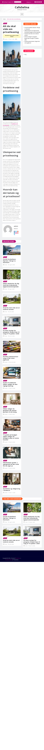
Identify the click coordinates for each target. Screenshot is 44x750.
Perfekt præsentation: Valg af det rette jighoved (10, 358)
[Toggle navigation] (22, 14)
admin (6, 39)
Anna (6, 264)
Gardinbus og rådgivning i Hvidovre (11, 489)
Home (4, 19)
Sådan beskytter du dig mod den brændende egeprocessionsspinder (11, 285)
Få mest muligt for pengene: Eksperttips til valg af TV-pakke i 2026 (11, 332)
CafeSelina (22, 7)
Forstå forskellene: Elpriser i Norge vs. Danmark (9, 260)
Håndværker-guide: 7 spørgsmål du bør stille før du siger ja (11, 464)
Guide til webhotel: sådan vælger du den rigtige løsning (10, 384)
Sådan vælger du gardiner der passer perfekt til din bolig (10, 410)
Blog (25, 54)
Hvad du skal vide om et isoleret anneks (11, 308)
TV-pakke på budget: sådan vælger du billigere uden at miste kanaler (11, 437)
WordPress (17, 558)
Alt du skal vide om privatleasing (13, 19)
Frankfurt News (8, 559)
